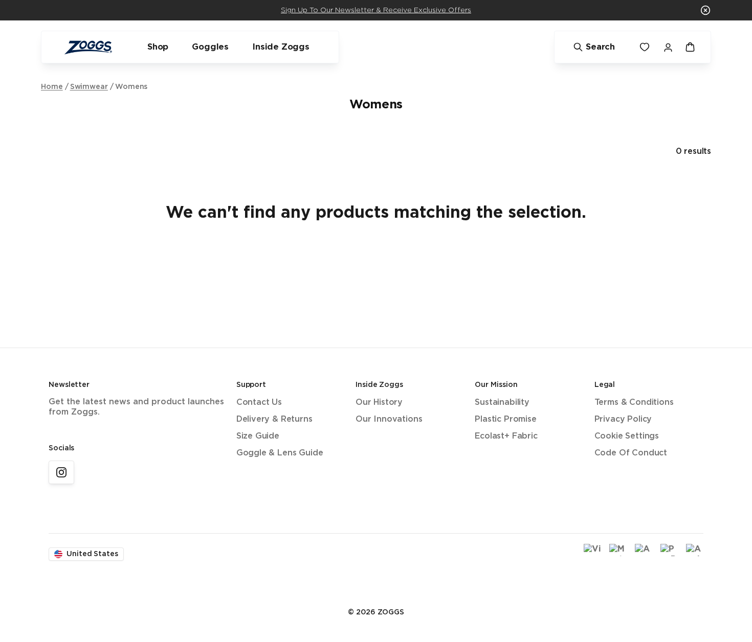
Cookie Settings (626, 436)
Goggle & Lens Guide (279, 453)
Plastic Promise (505, 419)
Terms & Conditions (634, 402)
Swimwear (89, 87)
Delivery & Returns (274, 419)
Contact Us (259, 402)
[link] (61, 472)
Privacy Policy (623, 419)
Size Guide (257, 436)
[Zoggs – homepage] (88, 47)
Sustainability (502, 402)
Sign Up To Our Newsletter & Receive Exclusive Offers (376, 10)
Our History (379, 402)
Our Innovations (389, 419)
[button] (705, 10)
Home (52, 87)
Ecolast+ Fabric (506, 436)
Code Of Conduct (630, 453)
